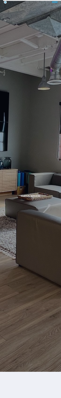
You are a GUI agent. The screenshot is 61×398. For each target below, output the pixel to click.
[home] (7, 2)
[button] (29, 2)
